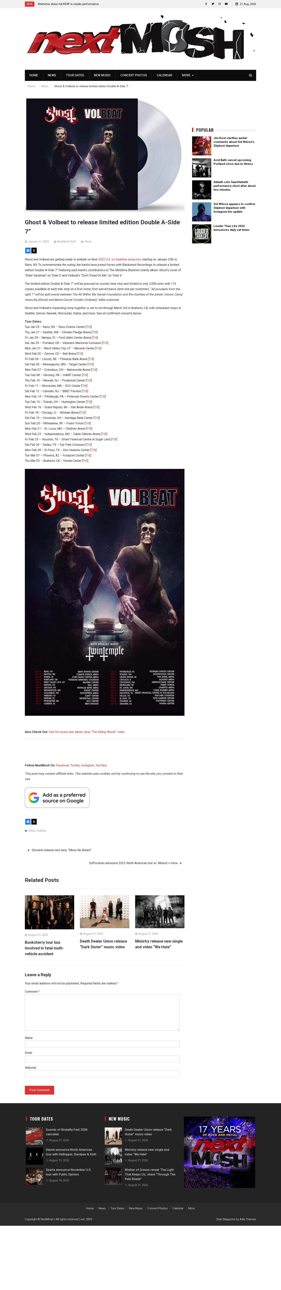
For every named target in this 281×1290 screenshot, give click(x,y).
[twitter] (213, 4)
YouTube (101, 765)
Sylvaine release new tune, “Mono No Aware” (62, 850)
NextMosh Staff (66, 241)
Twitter (75, 765)
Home (33, 75)
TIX (88, 327)
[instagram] (219, 4)
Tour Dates (75, 75)
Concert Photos (133, 75)
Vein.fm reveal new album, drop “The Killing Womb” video (87, 732)
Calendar (164, 75)
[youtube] (226, 4)
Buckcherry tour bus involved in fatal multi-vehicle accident (44, 948)
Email (28, 1053)
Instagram (87, 765)
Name (29, 1038)
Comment (32, 991)
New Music (102, 75)
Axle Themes (248, 1219)
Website (30, 1068)
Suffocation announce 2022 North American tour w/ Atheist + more (133, 863)
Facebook (62, 765)
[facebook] (206, 4)
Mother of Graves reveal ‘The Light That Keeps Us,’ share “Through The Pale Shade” (150, 1174)
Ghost (32, 830)
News (52, 75)
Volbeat (41, 830)
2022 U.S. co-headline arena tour (119, 259)
